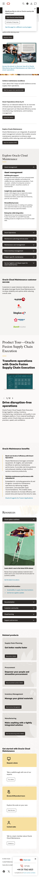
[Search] (23, 3)
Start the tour (11, 810)
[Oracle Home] (8, 3)
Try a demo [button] (11, 779)
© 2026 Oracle (6, 858)
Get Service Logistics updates (15, 593)
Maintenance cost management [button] (14, 245)
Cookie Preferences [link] (7, 862)
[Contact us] (35, 3)
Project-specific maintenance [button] (13, 257)
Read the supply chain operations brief (14, 90)
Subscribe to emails (7, 865)
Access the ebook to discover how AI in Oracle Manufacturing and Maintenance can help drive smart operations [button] (18, 68)
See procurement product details (14, 682)
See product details (11, 656)
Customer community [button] (11, 608)
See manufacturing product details (15, 733)
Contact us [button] (11, 843)
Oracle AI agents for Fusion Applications (19, 498)
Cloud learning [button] (9, 614)
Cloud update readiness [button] (12, 519)
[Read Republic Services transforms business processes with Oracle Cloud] (19, 320)
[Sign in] (31, 3)
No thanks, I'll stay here (12, 22)
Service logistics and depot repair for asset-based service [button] (16, 264)
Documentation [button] (9, 602)
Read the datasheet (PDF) (10, 142)
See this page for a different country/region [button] (18, 27)
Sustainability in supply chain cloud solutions (20, 590)
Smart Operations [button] (10, 232)
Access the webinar (8, 117)
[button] (3, 3)
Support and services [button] (11, 620)
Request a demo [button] (8, 37)
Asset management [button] (10, 167)
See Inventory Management (13, 707)
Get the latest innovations (11, 580)
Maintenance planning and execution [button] (16, 239)
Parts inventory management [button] (13, 251)
